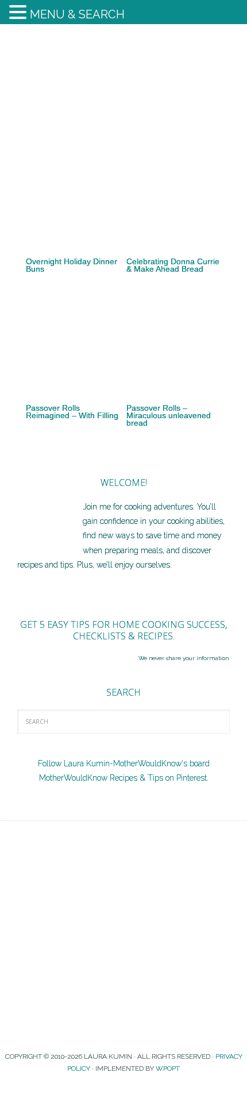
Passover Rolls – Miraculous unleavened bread (168, 415)
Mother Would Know (123, 79)
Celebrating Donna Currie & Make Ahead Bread (172, 265)
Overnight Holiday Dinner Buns (71, 265)
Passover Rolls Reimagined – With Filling (72, 411)
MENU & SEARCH (77, 14)
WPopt (168, 1068)
